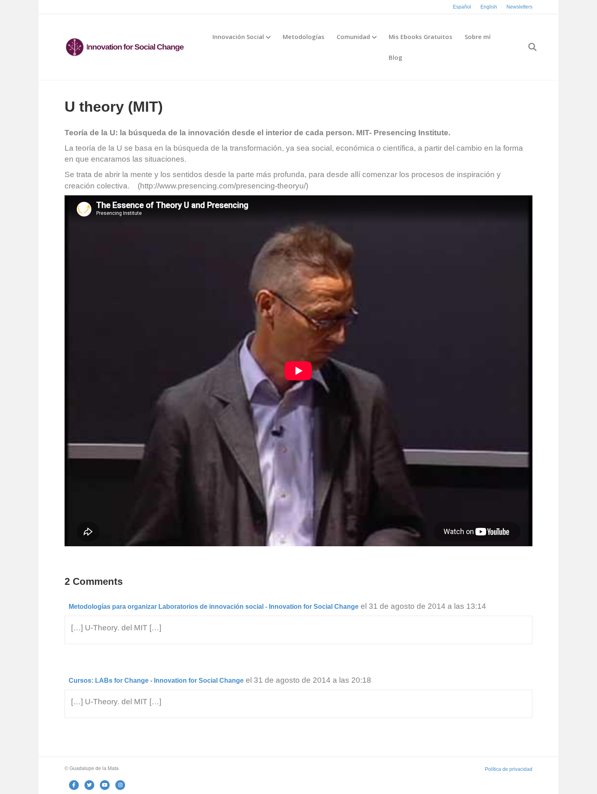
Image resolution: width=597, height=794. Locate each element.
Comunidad (353, 36)
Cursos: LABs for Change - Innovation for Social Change (156, 680)
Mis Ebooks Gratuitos (420, 36)
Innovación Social (238, 36)
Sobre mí (478, 36)
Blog (395, 57)
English (488, 7)
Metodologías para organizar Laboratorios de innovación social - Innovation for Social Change (214, 606)
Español (462, 7)
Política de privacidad (508, 769)
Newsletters (519, 7)
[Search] (527, 47)
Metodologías (303, 36)
